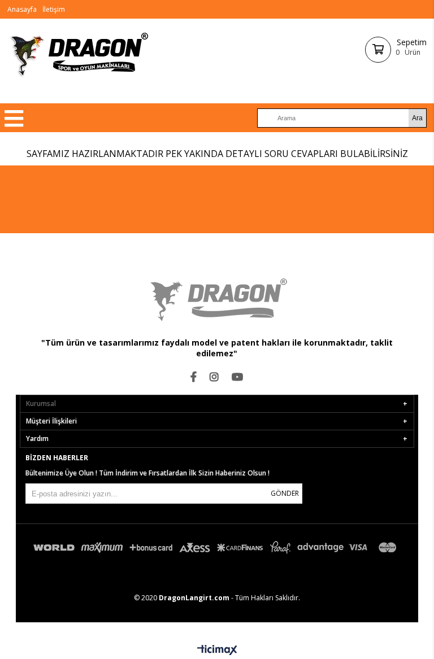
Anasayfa (22, 9)
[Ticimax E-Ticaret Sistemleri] (217, 650)
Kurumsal (41, 403)
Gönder (285, 493)
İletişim (53, 9)
